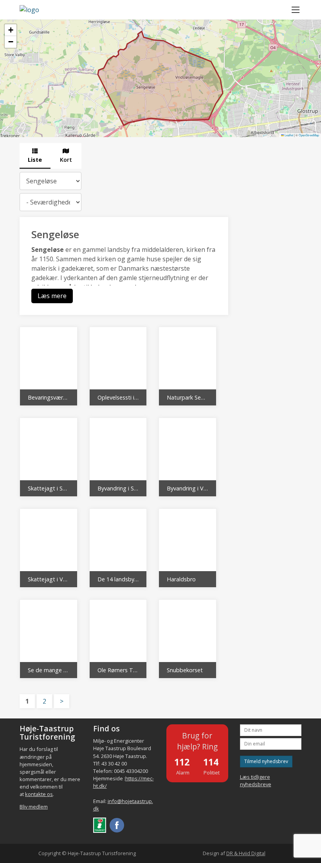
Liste (35, 159)
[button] (10, 30)
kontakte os (39, 794)
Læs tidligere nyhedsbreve (255, 780)
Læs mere (52, 295)
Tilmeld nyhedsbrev (266, 761)
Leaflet (288, 135)
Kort (66, 159)
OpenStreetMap (309, 135)
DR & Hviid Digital (245, 853)
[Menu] (295, 10)
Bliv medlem (34, 806)
